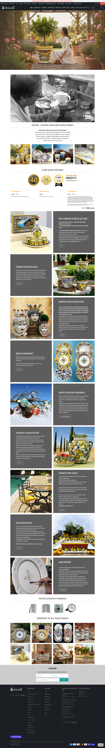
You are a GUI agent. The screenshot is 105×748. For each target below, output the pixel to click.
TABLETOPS (47, 694)
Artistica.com (16, 732)
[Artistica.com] (8, 8)
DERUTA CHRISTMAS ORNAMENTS (72, 384)
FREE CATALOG (12, 3)
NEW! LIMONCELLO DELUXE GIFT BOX (73, 211)
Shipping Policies (31, 725)
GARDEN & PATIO (48, 696)
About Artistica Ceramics (33, 686)
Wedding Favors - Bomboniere (34, 696)
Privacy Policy (30, 720)
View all (19, 276)
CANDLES (47, 699)
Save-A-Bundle (60, 3)
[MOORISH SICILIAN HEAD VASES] (31, 310)
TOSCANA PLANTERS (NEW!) (27, 259)
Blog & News (30, 717)
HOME (46, 684)
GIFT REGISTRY (41, 3)
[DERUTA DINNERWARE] (74, 354)
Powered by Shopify (14, 737)
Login (97, 3)
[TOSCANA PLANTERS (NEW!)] (74, 267)
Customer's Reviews (32, 712)
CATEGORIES (47, 689)
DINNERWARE (47, 686)
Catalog (29, 714)
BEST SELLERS (48, 702)
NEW (46, 704)
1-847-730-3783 (4, 3)
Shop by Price (30, 699)
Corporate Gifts (31, 694)
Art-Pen (80, 687)
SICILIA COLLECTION (24, 515)
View (61, 238)
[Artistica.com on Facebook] (14, 688)
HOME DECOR (47, 691)
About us (29, 684)
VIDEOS (21, 3)
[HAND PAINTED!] (31, 568)
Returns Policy (30, 691)
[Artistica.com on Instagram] (16, 688)
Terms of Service (31, 722)
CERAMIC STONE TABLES (68, 465)
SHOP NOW (52, 44)
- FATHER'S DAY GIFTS (77, 3)
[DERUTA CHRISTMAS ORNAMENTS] (31, 397)
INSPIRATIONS (27, 3)
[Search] (102, 7)
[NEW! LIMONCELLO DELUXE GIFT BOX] (31, 224)
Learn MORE (63, 582)
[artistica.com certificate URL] (88, 201)
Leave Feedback (31, 709)
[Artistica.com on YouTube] (24, 688)
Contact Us (30, 689)
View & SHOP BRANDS (65, 409)
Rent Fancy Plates (82, 688)
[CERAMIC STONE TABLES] (31, 483)
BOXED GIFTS (68, 3)
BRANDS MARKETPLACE (51, 3)
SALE (46, 707)
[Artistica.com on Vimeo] (21, 688)
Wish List (29, 704)
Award (29, 707)
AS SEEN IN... (34, 3)
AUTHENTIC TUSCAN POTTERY (27, 425)
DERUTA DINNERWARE (24, 345)
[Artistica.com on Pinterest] (19, 688)
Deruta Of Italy (82, 684)
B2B (17, 3)
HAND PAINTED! (65, 554)
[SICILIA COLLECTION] (74, 528)
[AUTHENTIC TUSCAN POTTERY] (74, 440)
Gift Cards (30, 702)
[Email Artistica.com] (11, 688)
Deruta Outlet (81, 685)
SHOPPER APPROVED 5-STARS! (68, 709)
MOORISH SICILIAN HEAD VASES (71, 294)
